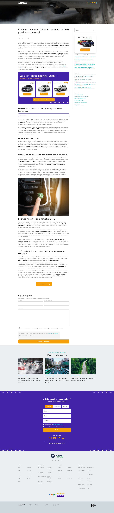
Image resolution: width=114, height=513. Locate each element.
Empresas (74, 2)
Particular (49, 406)
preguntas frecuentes (55, 442)
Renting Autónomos (80, 478)
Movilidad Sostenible (79, 100)
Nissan (28, 478)
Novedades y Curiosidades (80, 102)
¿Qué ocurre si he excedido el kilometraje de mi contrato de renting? (85, 85)
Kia (19, 470)
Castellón (69, 478)
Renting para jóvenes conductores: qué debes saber (83, 60)
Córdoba (60, 475)
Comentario (21, 308)
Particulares (66, 2)
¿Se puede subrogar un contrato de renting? (85, 82)
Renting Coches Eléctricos (81, 485)
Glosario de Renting (89, 485)
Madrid (59, 467)
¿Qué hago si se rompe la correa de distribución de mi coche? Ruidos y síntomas (84, 88)
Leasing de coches (49, 473)
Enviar (57, 429)
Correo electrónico (48, 300)
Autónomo (57, 406)
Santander (69, 470)
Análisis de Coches (78, 94)
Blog (88, 488)
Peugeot (29, 475)
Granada (60, 478)
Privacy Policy (50, 333)
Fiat (19, 467)
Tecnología (77, 104)
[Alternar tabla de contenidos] (43, 115)
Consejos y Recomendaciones (81, 96)
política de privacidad (57, 424)
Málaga (68, 473)
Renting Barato (81, 473)
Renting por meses (41, 468)
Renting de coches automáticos (50, 477)
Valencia (60, 470)
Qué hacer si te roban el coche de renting (84, 62)
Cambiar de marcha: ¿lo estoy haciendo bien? (84, 74)
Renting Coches (81, 488)
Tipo (45, 2)
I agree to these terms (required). (28, 335)
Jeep (19, 481)
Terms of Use (56, 333)
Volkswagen (30, 473)
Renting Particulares (90, 474)
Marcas (60, 2)
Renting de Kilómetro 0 (50, 482)
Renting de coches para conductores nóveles (83, 80)
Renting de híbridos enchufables (41, 482)
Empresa (65, 406)
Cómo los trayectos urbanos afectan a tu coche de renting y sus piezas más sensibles (84, 68)
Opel (19, 478)
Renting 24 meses (42, 476)
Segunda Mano (53, 2)
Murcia (68, 475)
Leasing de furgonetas (41, 473)
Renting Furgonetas (89, 482)
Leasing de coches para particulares (50, 469)
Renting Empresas (89, 478)
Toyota (20, 475)
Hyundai (29, 467)
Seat (19, 473)
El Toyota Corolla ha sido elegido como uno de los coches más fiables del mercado (84, 65)
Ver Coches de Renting (44, 284)
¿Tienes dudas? (81, 470)
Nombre (20, 300)
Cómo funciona (90, 467)
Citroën (29, 470)
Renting (41, 2)
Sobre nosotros (81, 467)
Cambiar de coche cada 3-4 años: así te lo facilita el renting (83, 77)
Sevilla (59, 473)
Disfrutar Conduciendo (80, 98)
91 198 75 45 (57, 438)
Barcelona (69, 467)
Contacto (89, 470)
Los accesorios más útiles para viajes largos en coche (84, 57)
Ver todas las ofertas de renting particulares (43, 99)
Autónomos (81, 2)
